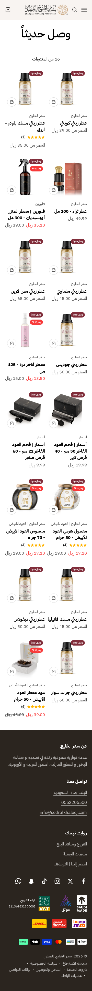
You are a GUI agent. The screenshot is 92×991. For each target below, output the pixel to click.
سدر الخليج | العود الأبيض (69, 523)
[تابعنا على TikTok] (44, 881)
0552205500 (74, 802)
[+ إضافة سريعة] (53, 102)
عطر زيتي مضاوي (71, 291)
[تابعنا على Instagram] (57, 881)
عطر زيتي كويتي (73, 123)
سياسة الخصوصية (43, 963)
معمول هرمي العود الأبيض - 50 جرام (70, 534)
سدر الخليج (79, 115)
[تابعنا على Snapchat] (31, 881)
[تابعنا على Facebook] (83, 881)
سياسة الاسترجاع (75, 963)
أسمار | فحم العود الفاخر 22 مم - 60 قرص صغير (28, 451)
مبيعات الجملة (75, 854)
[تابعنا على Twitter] (70, 881)
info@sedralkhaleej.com (63, 812)
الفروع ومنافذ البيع (71, 844)
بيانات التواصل (19, 969)
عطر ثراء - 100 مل (70, 211)
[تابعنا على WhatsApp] (18, 881)
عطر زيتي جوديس (71, 364)
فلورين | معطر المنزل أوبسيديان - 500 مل (26, 214)
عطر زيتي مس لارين (28, 291)
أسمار (83, 437)
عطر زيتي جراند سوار (69, 692)
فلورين (40, 204)
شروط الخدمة (77, 969)
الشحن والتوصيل (48, 969)
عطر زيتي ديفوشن (29, 619)
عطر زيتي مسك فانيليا (67, 619)
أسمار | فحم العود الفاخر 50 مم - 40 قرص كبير (70, 451)
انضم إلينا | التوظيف (70, 864)
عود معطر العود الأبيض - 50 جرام (29, 695)
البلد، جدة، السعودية (70, 792)
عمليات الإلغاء (71, 975)
